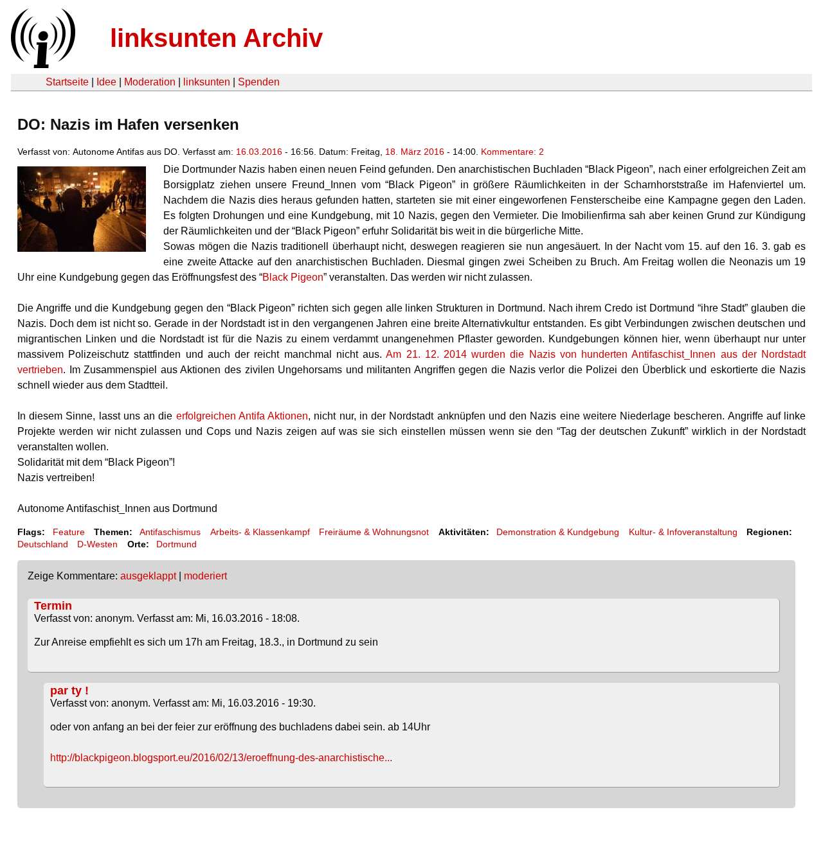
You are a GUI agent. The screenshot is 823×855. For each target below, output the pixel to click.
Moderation (150, 81)
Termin (53, 605)
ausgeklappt (148, 575)
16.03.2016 (259, 151)
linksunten (206, 81)
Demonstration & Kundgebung (557, 532)
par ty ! (69, 690)
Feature (69, 532)
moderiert (205, 575)
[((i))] (42, 64)
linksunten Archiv (216, 38)
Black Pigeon (292, 277)
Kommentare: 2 (512, 151)
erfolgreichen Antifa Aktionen (242, 415)
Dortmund (176, 544)
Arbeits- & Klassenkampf (260, 532)
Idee (106, 81)
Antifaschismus (170, 532)
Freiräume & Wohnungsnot (374, 532)
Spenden (259, 81)
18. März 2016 (414, 151)
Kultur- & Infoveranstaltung (683, 532)
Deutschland (42, 544)
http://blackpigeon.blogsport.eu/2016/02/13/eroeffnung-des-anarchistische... (221, 757)
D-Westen (97, 544)
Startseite (67, 81)
